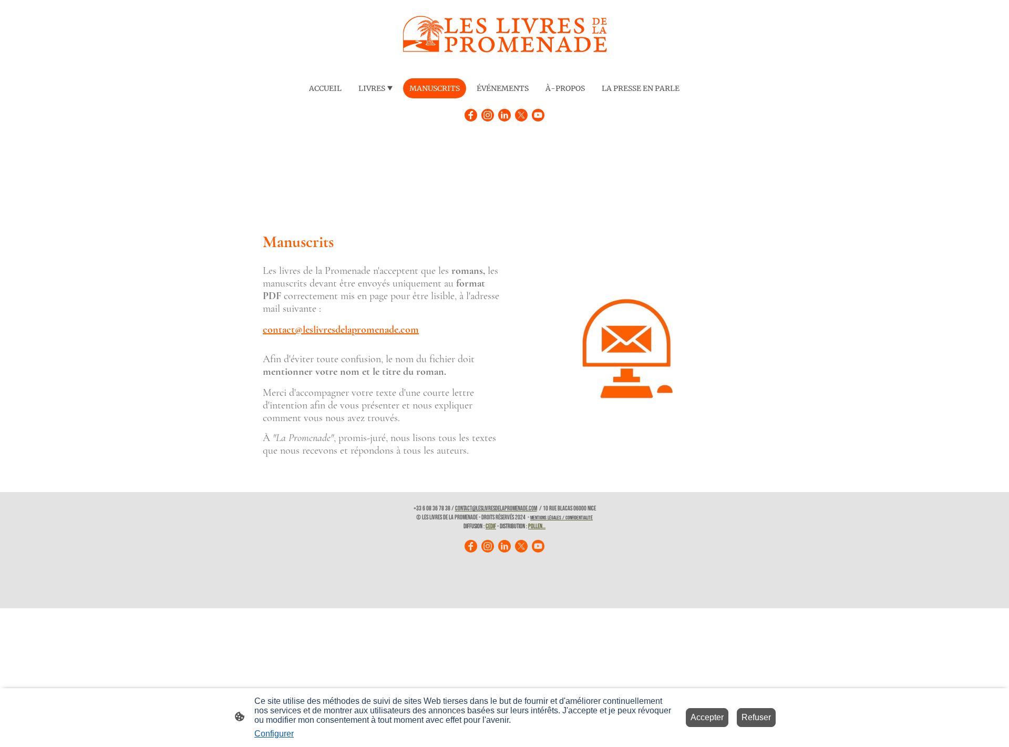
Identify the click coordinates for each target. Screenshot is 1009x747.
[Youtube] (538, 115)
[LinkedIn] (504, 115)
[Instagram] (487, 115)
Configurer (274, 733)
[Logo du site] (504, 37)
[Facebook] (471, 115)
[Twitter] (521, 115)
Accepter (707, 717)
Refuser (756, 717)
